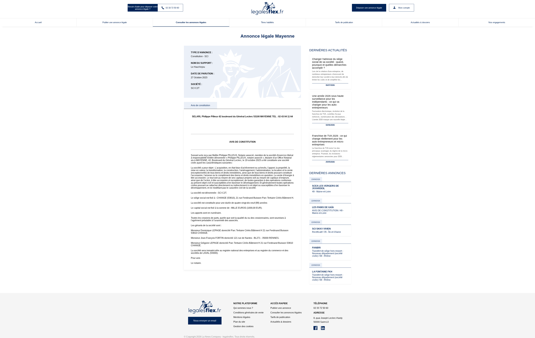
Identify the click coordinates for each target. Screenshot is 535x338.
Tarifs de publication (344, 22)
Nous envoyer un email (204, 320)
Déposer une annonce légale (369, 8)
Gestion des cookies (243, 326)
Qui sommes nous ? (243, 308)
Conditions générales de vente (248, 312)
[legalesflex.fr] (267, 7)
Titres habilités (267, 22)
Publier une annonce (280, 308)
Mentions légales (241, 317)
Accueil (38, 22)
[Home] (205, 307)
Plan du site (239, 322)
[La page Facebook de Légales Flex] (317, 329)
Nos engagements (496, 22)
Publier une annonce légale (114, 22)
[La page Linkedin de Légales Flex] (324, 329)
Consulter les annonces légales (191, 22)
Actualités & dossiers (420, 22)
